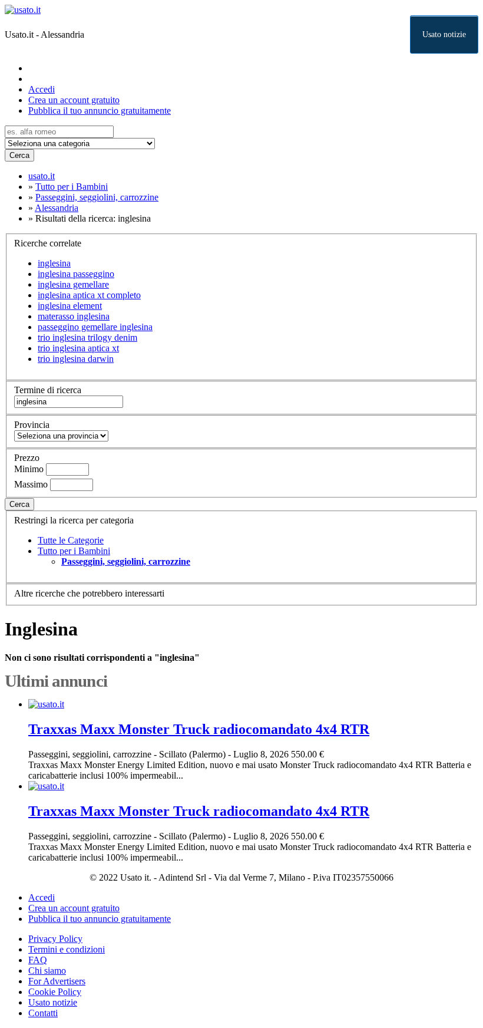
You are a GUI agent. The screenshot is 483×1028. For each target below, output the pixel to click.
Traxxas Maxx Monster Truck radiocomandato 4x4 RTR (198, 729)
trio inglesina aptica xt (78, 348)
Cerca (19, 155)
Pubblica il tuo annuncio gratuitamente (99, 111)
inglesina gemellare (73, 284)
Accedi (41, 89)
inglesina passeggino (76, 274)
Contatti (43, 1013)
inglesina (54, 263)
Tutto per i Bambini (74, 551)
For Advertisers (56, 981)
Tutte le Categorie (71, 540)
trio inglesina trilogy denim (87, 337)
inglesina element (70, 306)
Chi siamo (47, 971)
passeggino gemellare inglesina (95, 327)
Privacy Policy (55, 939)
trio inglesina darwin (76, 359)
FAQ (37, 960)
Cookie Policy (54, 992)
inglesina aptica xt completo (89, 295)
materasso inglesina (74, 316)
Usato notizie (444, 34)
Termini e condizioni (66, 949)
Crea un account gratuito (74, 100)
